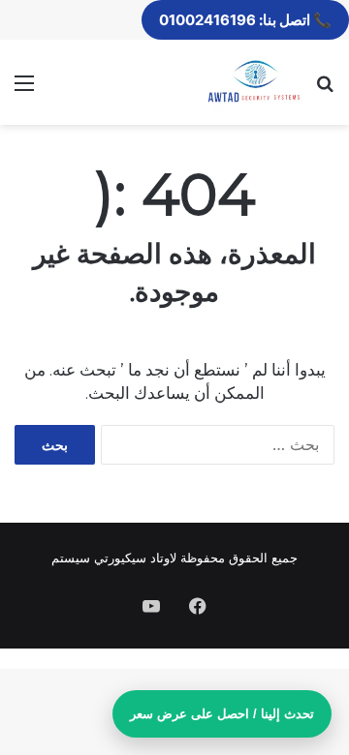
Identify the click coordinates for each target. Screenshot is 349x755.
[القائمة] (24, 89)
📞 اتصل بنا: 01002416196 (245, 20)
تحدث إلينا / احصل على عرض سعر (222, 714)
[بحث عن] (324, 89)
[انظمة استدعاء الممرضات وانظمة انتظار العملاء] (254, 82)
